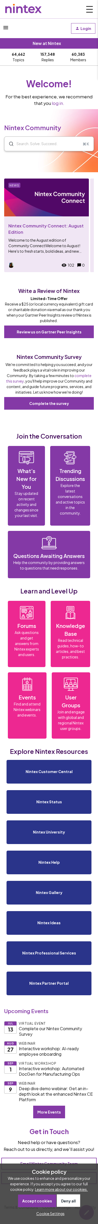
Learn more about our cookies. (61, 1189)
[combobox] (49, 143)
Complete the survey (49, 403)
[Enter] (9, 143)
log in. (58, 103)
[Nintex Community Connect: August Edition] (46, 225)
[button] (49, 1213)
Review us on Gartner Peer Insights (49, 331)
